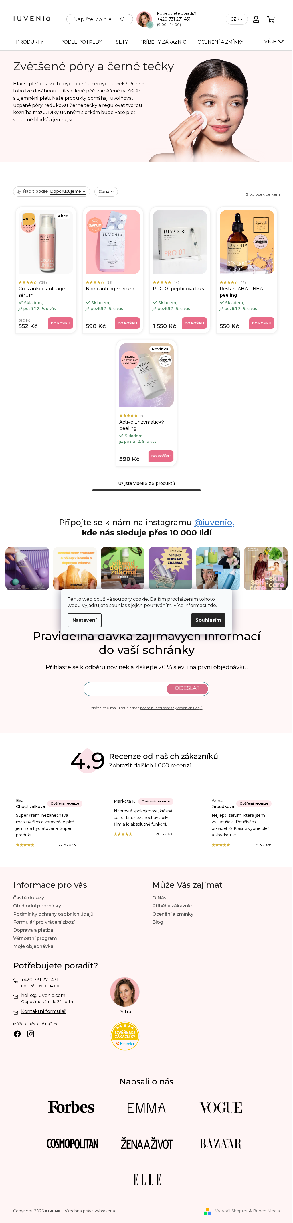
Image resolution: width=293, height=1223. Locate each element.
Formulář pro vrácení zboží (44, 922)
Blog (157, 922)
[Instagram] (31, 1034)
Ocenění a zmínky (172, 914)
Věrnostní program (35, 938)
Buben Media (266, 1211)
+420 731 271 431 (174, 19)
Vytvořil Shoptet (231, 1211)
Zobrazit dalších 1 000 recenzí (150, 765)
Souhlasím (208, 620)
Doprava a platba (33, 930)
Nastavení (84, 620)
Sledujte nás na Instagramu (146, 522)
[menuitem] (29, 41)
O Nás (159, 898)
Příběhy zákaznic (172, 906)
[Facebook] (17, 1034)
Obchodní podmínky (37, 906)
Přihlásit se (187, 689)
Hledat (122, 19)
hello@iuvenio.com (43, 995)
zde (211, 605)
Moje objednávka (33, 946)
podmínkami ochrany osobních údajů (171, 708)
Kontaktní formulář (43, 1011)
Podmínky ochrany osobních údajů (53, 914)
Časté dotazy (28, 898)
